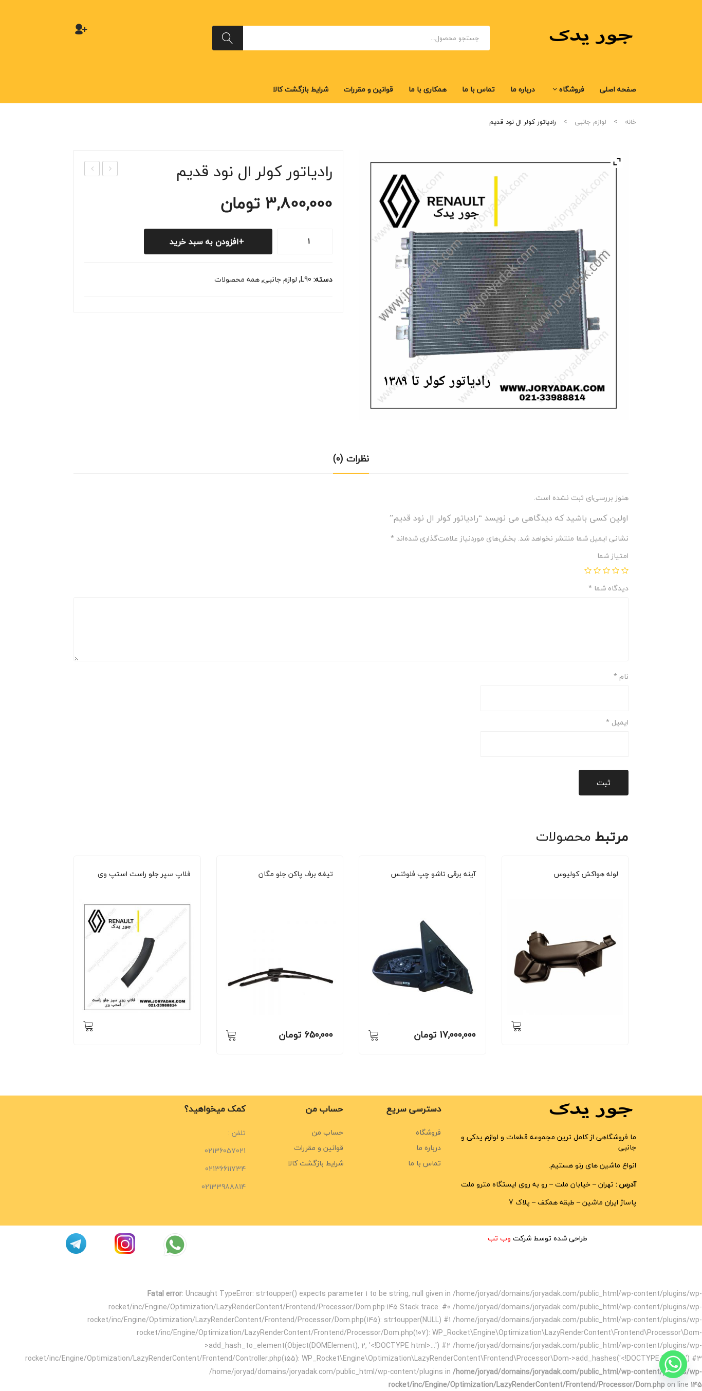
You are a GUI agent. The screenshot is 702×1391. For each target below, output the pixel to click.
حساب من (327, 1132)
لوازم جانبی (590, 121)
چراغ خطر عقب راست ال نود (91, 169)
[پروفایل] (81, 28)
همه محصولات (237, 279)
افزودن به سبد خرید (204, 241)
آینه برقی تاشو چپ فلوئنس (433, 874)
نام (621, 677)
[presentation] (73, 959)
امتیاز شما (613, 556)
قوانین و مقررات (318, 1147)
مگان (293, 888)
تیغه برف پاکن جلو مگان (295, 874)
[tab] (351, 462)
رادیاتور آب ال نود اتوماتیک (109, 169)
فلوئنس (431, 888)
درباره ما (428, 1147)
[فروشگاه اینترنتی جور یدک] (592, 36)
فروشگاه (428, 1132)
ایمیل (617, 722)
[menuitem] (618, 89)
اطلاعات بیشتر (88, 1025)
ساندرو (148, 888)
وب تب (499, 1238)
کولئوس (574, 888)
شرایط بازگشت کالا (315, 1163)
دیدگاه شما (608, 588)
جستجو (227, 38)
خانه (630, 121)
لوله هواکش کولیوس (586, 874)
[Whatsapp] (673, 1364)
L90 (306, 279)
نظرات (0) (351, 459)
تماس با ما (424, 1163)
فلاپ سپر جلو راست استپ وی (144, 874)
